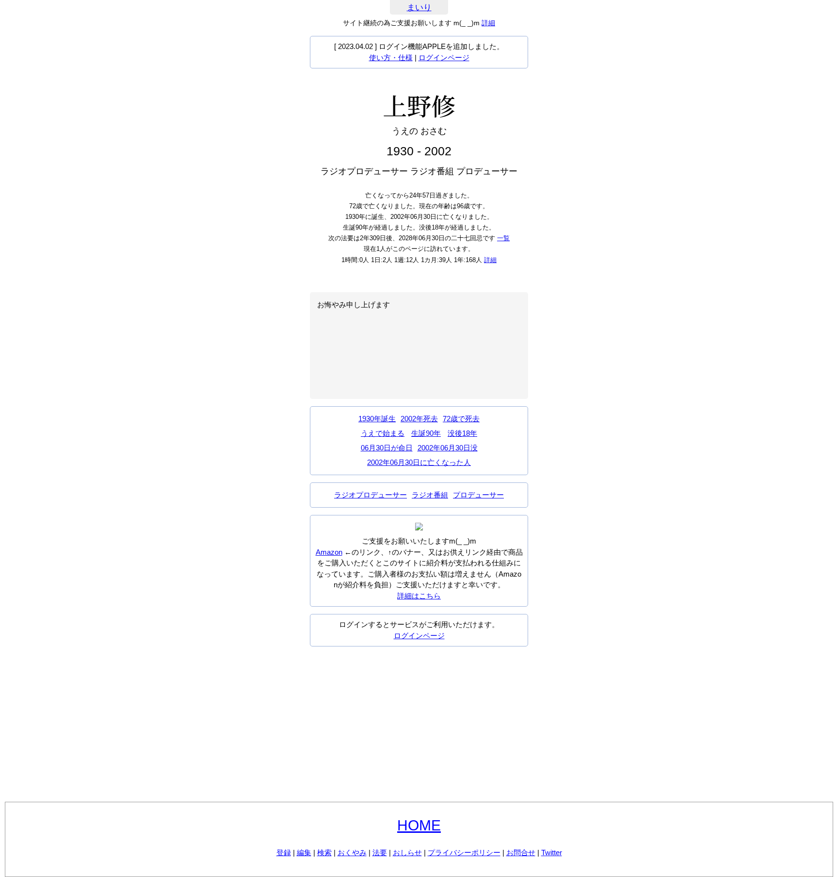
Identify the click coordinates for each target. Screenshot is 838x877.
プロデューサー (478, 495)
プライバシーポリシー (464, 852)
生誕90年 (426, 433)
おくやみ (352, 852)
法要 (379, 852)
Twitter (551, 852)
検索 (324, 852)
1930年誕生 (377, 418)
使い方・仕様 (391, 57)
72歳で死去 (461, 418)
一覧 (503, 238)
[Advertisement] (419, 724)
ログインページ (444, 57)
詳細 (488, 23)
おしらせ (407, 852)
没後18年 (462, 433)
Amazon (329, 552)
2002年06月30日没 (448, 448)
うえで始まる (382, 433)
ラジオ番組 (430, 495)
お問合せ (520, 852)
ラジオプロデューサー (370, 495)
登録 (283, 852)
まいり (419, 7)
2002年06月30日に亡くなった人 (419, 462)
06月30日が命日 (387, 448)
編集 (304, 852)
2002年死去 (419, 418)
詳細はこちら (419, 596)
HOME (419, 825)
